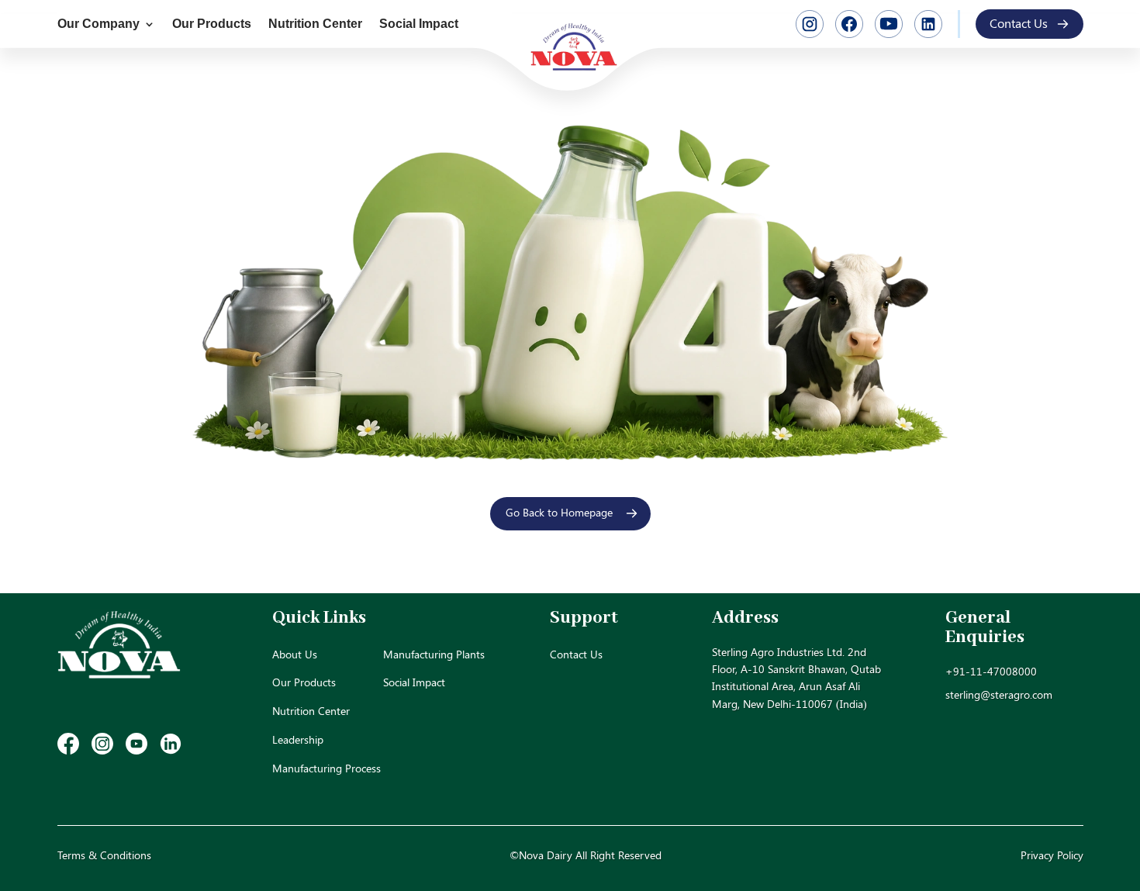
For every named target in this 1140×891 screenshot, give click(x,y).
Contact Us (1019, 23)
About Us (294, 654)
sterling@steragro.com (998, 694)
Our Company (98, 24)
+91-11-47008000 (991, 671)
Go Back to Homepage (559, 512)
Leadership (297, 739)
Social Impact (418, 24)
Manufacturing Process (326, 768)
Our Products (211, 24)
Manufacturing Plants (434, 654)
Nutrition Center (315, 24)
